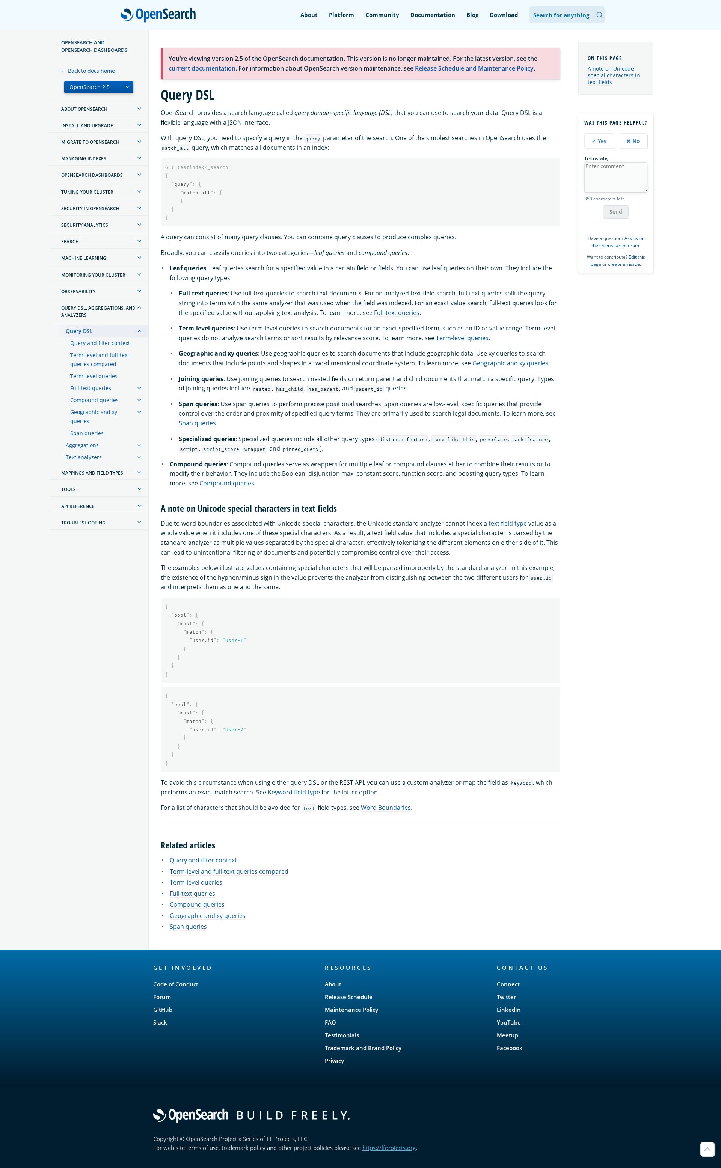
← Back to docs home (88, 70)
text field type (508, 523)
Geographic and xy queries (93, 416)
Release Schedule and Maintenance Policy (474, 68)
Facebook (510, 1048)
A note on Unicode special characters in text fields (614, 75)
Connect (508, 984)
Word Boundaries (386, 807)
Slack (160, 1022)
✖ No (633, 141)
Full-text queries (90, 388)
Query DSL (79, 331)
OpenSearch (160, 16)
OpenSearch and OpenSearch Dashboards (94, 46)
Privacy (334, 1060)
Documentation (432, 14)
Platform (341, 14)
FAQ (330, 1022)
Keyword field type (294, 792)
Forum (162, 997)
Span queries (87, 433)
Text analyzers (84, 457)
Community (382, 14)
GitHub (162, 1009)
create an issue (624, 264)
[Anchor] (341, 507)
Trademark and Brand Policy (363, 1048)
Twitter (506, 997)
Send (615, 211)
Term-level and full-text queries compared (99, 359)
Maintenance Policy (351, 1009)
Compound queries (94, 400)
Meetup (507, 1035)
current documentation (202, 68)
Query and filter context (100, 343)
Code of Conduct (175, 984)
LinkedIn (509, 1009)
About (309, 14)
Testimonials (342, 1035)
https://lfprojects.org (389, 1147)
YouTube (509, 1022)
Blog (472, 14)
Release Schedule (349, 997)
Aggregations (82, 445)
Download (504, 14)
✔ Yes (599, 141)
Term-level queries (94, 376)
